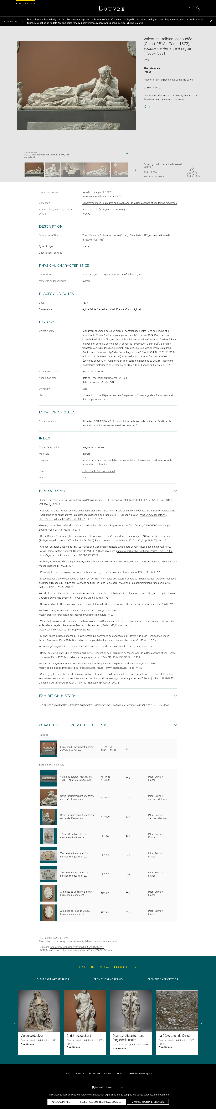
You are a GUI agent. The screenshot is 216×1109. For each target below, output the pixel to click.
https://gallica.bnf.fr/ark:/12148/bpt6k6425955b (65, 629)
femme (86, 460)
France (147, 71)
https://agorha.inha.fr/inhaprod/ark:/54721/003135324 (68, 555)
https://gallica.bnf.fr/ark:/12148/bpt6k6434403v (82, 682)
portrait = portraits (162, 460)
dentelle (112, 460)
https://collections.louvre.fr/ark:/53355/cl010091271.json (83, 950)
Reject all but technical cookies (100, 1101)
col (104, 460)
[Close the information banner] (210, 21)
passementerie (127, 460)
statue (85, 477)
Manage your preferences (148, 1101)
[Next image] (130, 170)
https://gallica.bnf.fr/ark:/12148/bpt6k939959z (106, 657)
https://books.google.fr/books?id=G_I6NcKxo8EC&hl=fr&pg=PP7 (74, 667)
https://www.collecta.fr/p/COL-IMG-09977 (62, 519)
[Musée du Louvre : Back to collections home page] (111, 8)
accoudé (87, 464)
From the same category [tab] (163, 979)
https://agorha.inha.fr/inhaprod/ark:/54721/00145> (145, 551)
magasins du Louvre (93, 447)
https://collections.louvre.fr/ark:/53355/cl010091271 (77, 947)
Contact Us (79, 1073)
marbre (86, 453)
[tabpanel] (108, 1022)
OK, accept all (61, 1101)
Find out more (161, 1094)
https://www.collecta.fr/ (153, 514)
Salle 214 (150, 172)
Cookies (108, 1073)
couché (98, 464)
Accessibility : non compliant (139, 1073)
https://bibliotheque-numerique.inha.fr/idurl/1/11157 (118, 640)
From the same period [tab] (108, 979)
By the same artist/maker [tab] (52, 979)
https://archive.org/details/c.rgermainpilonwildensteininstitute (73, 614)
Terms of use (94, 1073)
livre (106, 464)
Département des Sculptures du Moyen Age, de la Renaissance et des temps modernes (129, 202)
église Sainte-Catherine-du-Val (98, 471)
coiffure (96, 460)
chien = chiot (144, 460)
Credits (119, 1073)
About (66, 1073)
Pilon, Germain (152, 68)
